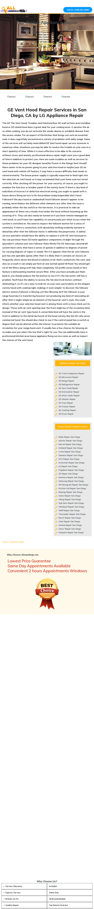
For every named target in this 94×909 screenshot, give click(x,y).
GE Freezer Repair (67, 406)
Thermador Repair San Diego (72, 514)
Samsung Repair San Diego (71, 481)
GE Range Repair (66, 381)
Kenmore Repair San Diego (71, 477)
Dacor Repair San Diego (70, 529)
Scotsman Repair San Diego (72, 462)
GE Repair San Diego (68, 473)
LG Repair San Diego (68, 466)
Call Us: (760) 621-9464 (78, 10)
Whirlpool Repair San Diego (71, 507)
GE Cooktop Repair (67, 410)
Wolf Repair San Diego (69, 510)
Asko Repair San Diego (69, 521)
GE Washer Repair (67, 399)
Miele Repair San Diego (69, 437)
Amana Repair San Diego (70, 525)
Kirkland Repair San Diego (71, 448)
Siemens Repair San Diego (71, 455)
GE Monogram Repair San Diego (73, 484)
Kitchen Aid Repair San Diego (72, 488)
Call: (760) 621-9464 (47, 44)
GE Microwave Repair (68, 377)
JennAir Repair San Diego (70, 440)
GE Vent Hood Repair (68, 388)
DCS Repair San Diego (69, 459)
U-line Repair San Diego (70, 451)
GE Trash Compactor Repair (71, 373)
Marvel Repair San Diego (70, 444)
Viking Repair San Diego (70, 499)
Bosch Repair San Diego (70, 518)
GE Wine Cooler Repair (69, 395)
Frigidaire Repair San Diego (71, 470)
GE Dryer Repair (66, 414)
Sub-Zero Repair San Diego (71, 503)
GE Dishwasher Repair (69, 392)
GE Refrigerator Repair (69, 384)
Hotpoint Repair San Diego (71, 532)
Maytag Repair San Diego (70, 492)
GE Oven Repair (66, 403)
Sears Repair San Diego (70, 496)
